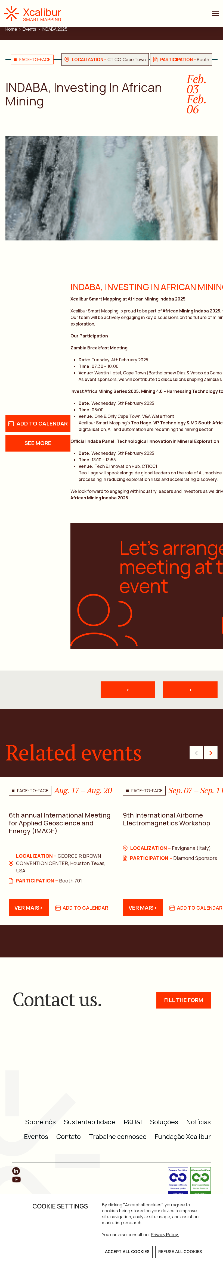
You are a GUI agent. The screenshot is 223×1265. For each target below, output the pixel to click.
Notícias (198, 1121)
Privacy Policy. (165, 1235)
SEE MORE (37, 443)
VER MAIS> (28, 907)
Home (11, 29)
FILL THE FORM (183, 1000)
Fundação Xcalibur (183, 1136)
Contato (68, 1136)
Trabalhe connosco (118, 1136)
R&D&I (133, 1121)
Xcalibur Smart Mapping (35, 13)
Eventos (36, 1136)
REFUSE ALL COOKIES (180, 1251)
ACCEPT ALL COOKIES (127, 1251)
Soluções (164, 1121)
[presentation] (196, 752)
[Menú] (215, 13)
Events (29, 29)
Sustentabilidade (90, 1121)
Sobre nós (40, 1121)
